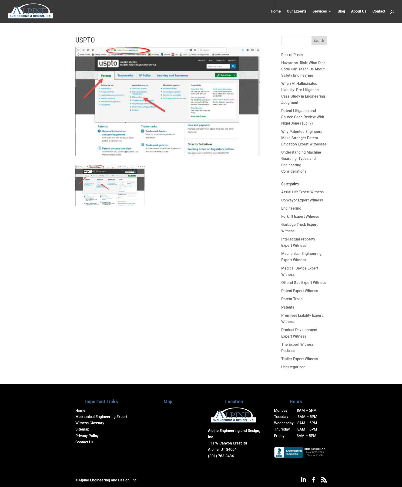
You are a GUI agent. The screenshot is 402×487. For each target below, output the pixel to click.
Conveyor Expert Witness (302, 200)
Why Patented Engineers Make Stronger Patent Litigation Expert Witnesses (304, 137)
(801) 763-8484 (221, 456)
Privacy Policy (87, 436)
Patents (287, 307)
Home (276, 11)
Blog (341, 11)
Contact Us (84, 442)
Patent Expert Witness (299, 291)
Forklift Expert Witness (300, 216)
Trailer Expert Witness (299, 359)
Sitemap (82, 429)
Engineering (291, 208)
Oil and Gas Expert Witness (303, 282)
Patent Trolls (291, 299)
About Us (358, 11)
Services (319, 11)
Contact (378, 11)
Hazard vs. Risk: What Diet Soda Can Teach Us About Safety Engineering (303, 69)
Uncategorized (293, 367)
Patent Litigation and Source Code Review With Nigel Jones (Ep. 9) (302, 117)
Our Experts (296, 11)
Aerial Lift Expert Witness (302, 192)
